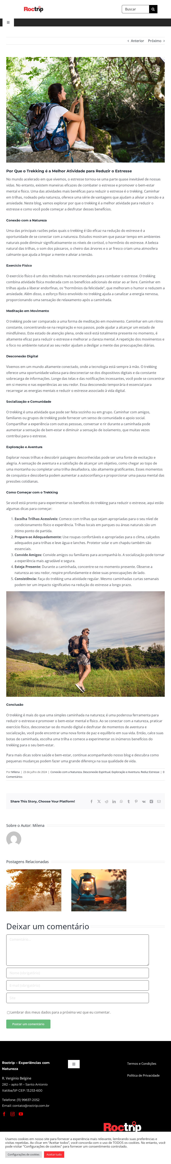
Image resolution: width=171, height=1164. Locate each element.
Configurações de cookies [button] (23, 1154)
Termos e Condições (141, 1063)
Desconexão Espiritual (96, 772)
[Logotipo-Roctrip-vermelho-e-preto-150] (33, 7)
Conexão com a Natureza (66, 772)
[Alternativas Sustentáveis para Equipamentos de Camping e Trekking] (98, 871)
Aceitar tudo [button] (54, 1154)
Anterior (137, 41)
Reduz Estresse (150, 772)
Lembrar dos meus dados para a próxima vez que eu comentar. (60, 1012)
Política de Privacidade (143, 1075)
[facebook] (4, 1114)
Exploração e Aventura (126, 772)
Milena (15, 772)
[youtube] (21, 1114)
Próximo (154, 41)
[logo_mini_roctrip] (123, 1122)
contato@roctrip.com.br (31, 1106)
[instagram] (12, 1114)
